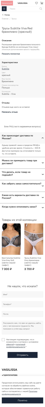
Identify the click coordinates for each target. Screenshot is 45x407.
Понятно (22, 400)
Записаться (7, 3)
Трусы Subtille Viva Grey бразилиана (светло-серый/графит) (32, 261)
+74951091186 (10, 375)
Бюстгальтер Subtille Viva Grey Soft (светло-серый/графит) (11, 261)
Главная (5, 18)
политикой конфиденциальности (15, 345)
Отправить (22, 354)
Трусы (14, 18)
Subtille (5, 68)
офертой (10, 344)
